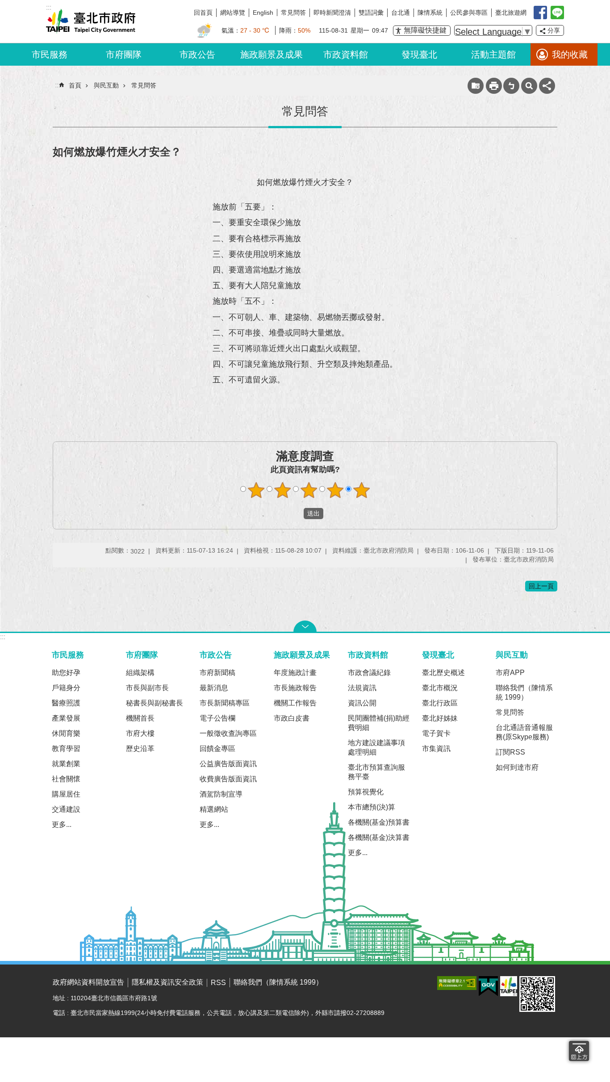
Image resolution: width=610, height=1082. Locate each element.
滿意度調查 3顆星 (309, 490)
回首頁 (203, 12)
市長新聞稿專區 (225, 703)
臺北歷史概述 (443, 672)
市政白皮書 (291, 718)
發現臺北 (419, 54)
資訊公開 (362, 703)
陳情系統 (430, 12)
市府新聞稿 (217, 672)
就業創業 (66, 763)
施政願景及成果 (271, 54)
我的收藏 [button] (570, 54)
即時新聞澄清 (332, 12)
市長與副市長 (147, 688)
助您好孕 (66, 672)
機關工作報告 (295, 703)
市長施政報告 (295, 688)
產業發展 (66, 718)
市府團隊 (124, 54)
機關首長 (140, 718)
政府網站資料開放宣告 (88, 982)
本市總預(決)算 (371, 807)
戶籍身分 (66, 688)
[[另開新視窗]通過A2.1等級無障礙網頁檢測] (456, 983)
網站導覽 (232, 12)
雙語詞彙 (371, 12)
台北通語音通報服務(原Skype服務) (524, 732)
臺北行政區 (440, 703)
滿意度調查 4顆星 (335, 490)
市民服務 (49, 54)
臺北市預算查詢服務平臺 (376, 771)
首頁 (75, 85)
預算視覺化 (366, 792)
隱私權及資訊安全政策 (167, 982)
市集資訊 (436, 748)
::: (2, 637)
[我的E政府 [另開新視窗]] (488, 986)
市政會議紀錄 (369, 672)
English (263, 12)
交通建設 (66, 809)
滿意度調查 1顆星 (256, 490)
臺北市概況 (440, 688)
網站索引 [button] (529, 86)
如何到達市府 (517, 767)
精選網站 (214, 809)
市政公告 (197, 54)
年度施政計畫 (295, 672)
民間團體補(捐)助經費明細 (378, 722)
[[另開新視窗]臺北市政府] (508, 986)
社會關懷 (66, 779)
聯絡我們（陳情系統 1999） (524, 692)
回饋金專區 (217, 748)
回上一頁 (541, 586)
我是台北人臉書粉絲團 (540, 12)
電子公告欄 (217, 718)
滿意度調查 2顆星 (282, 490)
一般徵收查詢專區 (228, 733)
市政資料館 (345, 54)
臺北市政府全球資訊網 (90, 21)
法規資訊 (362, 688)
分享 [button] (553, 30)
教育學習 (66, 748)
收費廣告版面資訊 (228, 779)
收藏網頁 (476, 86)
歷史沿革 (140, 748)
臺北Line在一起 (557, 12)
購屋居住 (66, 794)
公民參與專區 (469, 12)
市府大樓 (140, 733)
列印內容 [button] (494, 86)
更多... (61, 824)
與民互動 (106, 85)
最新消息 (214, 688)
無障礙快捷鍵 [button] (425, 30)
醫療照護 (66, 703)
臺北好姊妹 (440, 718)
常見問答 (293, 12)
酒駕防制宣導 (221, 794)
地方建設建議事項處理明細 (376, 747)
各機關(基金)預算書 (378, 822)
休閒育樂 (66, 733)
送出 (295, 513)
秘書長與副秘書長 (154, 703)
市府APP (510, 672)
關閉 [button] (305, 626)
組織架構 (140, 672)
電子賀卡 (436, 733)
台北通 (400, 12)
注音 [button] (511, 86)
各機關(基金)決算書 (378, 837)
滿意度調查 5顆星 (361, 490)
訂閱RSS (510, 752)
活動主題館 (493, 54)
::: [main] (57, 85)
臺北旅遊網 (510, 12)
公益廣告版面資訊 (228, 763)
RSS (218, 982)
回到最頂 (579, 1051)
